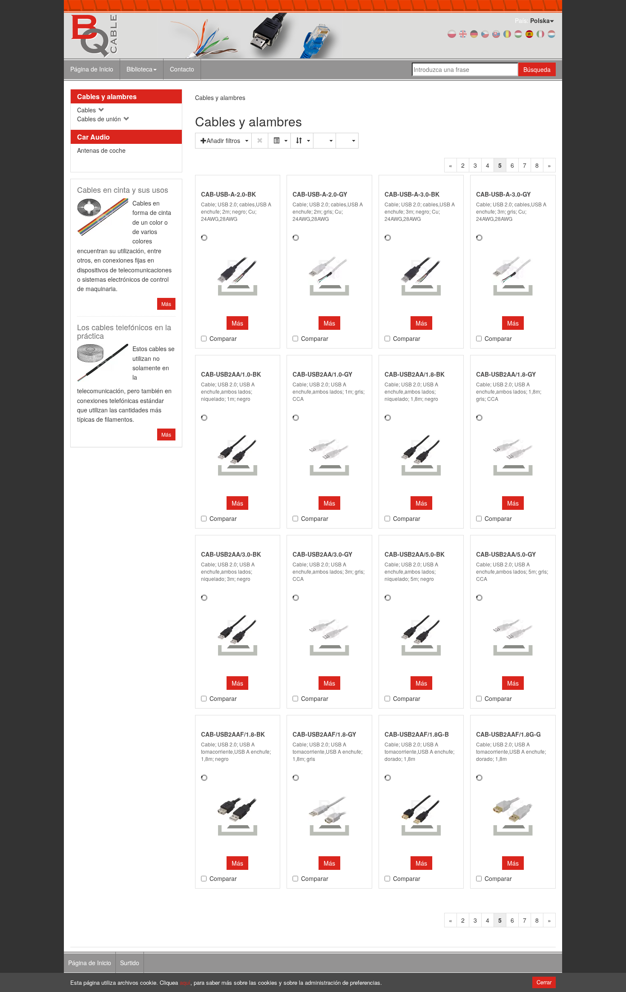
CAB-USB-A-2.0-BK (228, 194)
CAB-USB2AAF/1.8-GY (324, 734)
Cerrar (544, 982)
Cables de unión (100, 118)
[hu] (518, 33)
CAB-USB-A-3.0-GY (503, 194)
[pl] (452, 33)
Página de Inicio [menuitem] (89, 962)
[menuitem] (142, 69)
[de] (474, 33)
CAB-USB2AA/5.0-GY (506, 554)
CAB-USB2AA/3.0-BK (231, 554)
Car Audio (93, 137)
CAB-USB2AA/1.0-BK (231, 374)
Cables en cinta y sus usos (122, 189)
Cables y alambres (107, 96)
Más (166, 303)
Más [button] (237, 323)
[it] (540, 33)
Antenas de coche (101, 150)
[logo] (147, 35)
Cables (87, 110)
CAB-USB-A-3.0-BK (412, 194)
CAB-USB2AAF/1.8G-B (417, 734)
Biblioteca (139, 69)
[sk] (496, 33)
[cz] (485, 33)
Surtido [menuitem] (129, 962)
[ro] (507, 33)
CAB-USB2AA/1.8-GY (506, 374)
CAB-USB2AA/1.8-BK (415, 374)
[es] (529, 33)
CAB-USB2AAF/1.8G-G (508, 734)
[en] (463, 33)
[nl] (551, 33)
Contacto (182, 69)
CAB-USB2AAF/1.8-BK (233, 734)
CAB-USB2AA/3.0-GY (322, 554)
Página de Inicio (91, 69)
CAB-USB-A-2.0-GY (320, 194)
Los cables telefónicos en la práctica (124, 331)
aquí (185, 982)
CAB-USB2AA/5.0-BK (415, 554)
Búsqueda (537, 69)
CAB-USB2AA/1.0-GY (322, 374)
